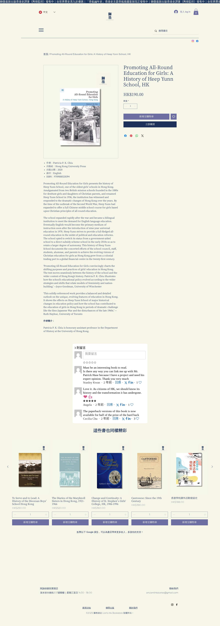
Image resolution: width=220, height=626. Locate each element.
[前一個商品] (8, 466)
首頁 (45, 54)
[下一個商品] (212, 466)
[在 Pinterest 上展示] (131, 136)
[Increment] (135, 106)
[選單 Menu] (41, 29)
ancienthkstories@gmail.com (162, 592)
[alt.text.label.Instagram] (192, 41)
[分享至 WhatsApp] (137, 136)
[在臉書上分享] (125, 136)
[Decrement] (126, 106)
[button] (196, 12)
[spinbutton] (130, 106)
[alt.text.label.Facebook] (197, 41)
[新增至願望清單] (174, 117)
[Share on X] (142, 136)
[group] (110, 482)
